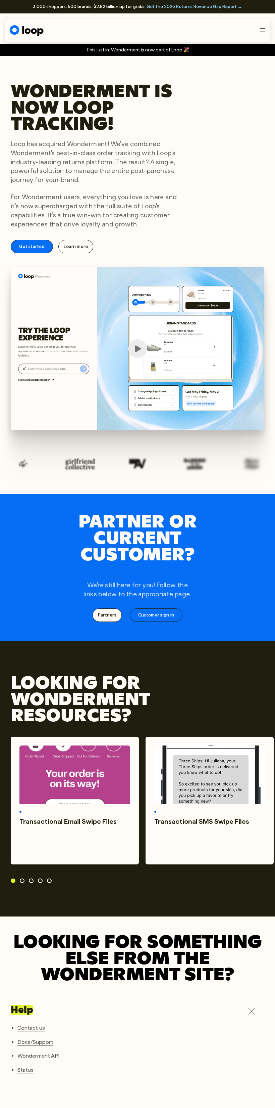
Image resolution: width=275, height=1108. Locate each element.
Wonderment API (38, 1056)
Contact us (31, 1028)
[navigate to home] (27, 30)
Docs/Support (35, 1042)
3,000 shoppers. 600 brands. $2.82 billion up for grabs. (137, 6)
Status (25, 1070)
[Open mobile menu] (262, 30)
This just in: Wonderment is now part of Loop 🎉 (137, 49)
